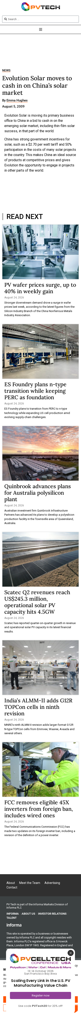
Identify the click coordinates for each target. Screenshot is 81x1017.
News (6, 70)
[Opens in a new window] (14, 924)
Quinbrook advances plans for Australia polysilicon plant (37, 493)
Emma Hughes (17, 100)
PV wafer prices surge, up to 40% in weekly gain (40, 288)
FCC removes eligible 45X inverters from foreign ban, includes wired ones (38, 809)
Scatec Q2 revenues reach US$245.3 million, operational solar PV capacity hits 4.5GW (37, 602)
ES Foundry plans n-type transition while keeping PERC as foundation (35, 391)
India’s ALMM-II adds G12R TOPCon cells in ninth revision (38, 707)
